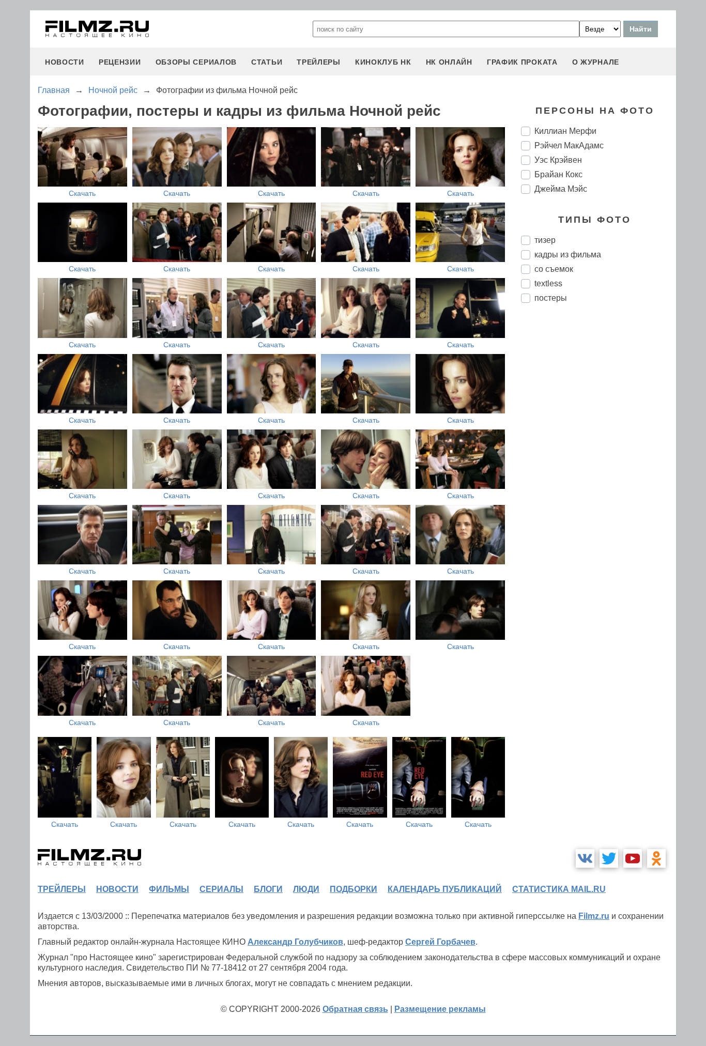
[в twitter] (609, 858)
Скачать (82, 193)
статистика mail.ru (559, 889)
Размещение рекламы (440, 1009)
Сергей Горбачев (440, 941)
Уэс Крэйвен (558, 160)
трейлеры (319, 62)
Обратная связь (355, 1009)
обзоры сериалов (196, 62)
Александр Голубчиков (295, 941)
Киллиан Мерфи (565, 131)
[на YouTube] (632, 858)
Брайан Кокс (558, 174)
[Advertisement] (598, 484)
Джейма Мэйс (560, 188)
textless (548, 283)
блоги (268, 889)
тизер (545, 240)
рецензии (120, 62)
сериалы (221, 889)
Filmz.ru (593, 916)
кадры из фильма (567, 254)
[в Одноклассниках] (656, 858)
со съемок (553, 269)
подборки (353, 889)
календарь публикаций (445, 889)
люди (306, 889)
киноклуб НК (383, 62)
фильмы (169, 889)
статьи (266, 62)
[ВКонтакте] (585, 858)
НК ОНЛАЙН (449, 62)
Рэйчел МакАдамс (569, 145)
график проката (522, 62)
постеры (550, 298)
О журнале (595, 62)
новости (64, 62)
